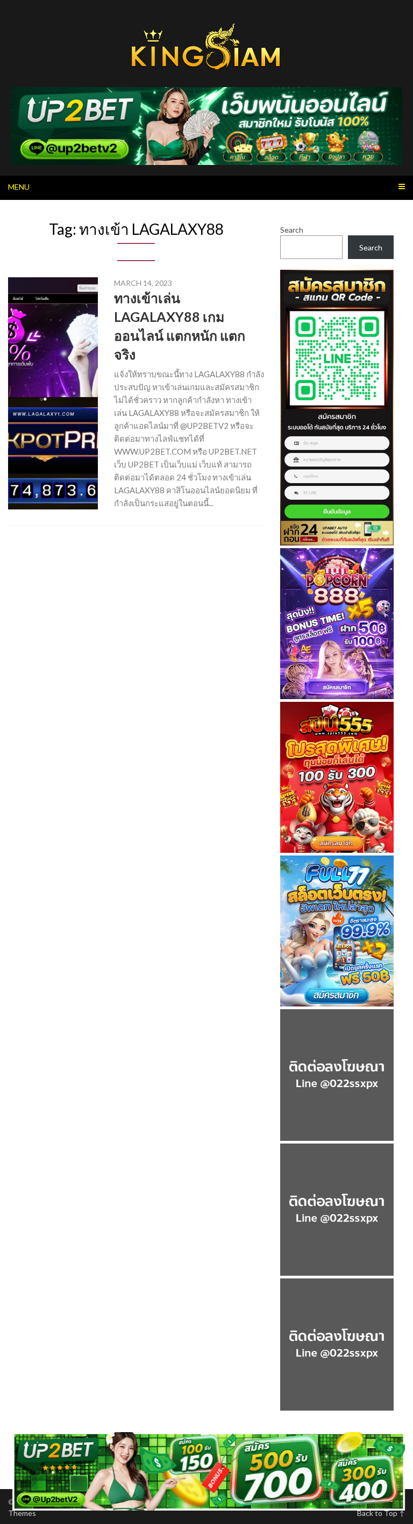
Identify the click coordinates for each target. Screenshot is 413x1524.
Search (291, 229)
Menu (19, 186)
